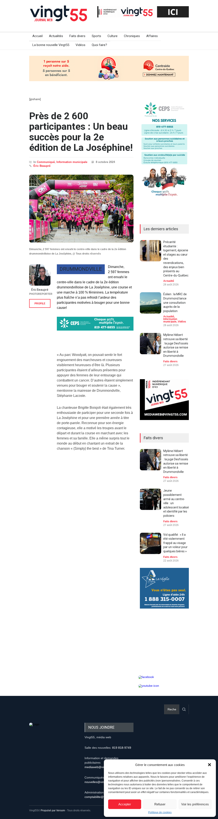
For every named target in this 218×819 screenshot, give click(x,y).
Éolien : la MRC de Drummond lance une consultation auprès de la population (175, 302)
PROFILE (39, 303)
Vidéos (80, 45)
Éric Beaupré (41, 165)
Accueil (37, 36)
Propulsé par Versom (53, 810)
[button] (209, 765)
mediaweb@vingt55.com (101, 767)
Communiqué (46, 162)
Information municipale (71, 162)
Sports (96, 36)
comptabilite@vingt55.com (102, 797)
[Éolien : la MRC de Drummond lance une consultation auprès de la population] (150, 303)
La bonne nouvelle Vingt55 (50, 45)
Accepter (124, 804)
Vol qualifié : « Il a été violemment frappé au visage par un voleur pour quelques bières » (175, 543)
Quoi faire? (99, 45)
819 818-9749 (121, 747)
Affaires (152, 36)
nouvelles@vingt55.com (101, 782)
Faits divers (77, 36)
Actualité (168, 280)
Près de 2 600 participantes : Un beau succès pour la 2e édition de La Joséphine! (81, 131)
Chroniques (132, 36)
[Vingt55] (59, 18)
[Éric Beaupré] (39, 275)
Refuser (159, 804)
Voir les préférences (195, 804)
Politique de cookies (160, 812)
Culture (113, 36)
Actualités (56, 36)
